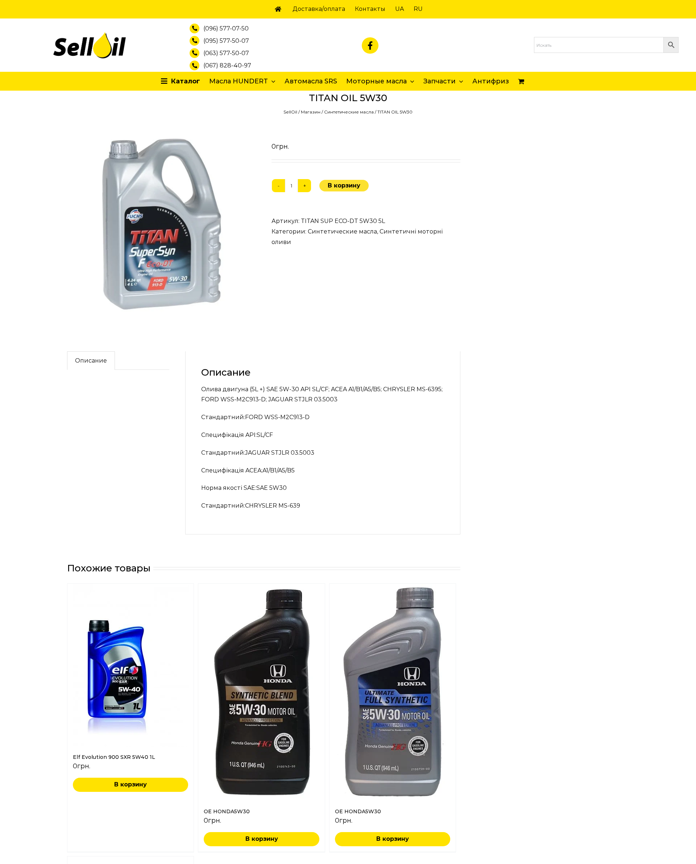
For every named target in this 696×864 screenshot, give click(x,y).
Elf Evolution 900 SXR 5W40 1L (114, 757)
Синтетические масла (349, 112)
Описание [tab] (91, 360)
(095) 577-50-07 (226, 40)
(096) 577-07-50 (226, 28)
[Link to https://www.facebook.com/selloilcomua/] (370, 45)
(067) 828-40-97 (227, 65)
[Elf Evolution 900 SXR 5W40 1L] (130, 665)
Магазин (310, 112)
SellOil (290, 112)
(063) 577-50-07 (226, 53)
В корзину (344, 185)
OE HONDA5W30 (227, 811)
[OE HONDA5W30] (261, 692)
